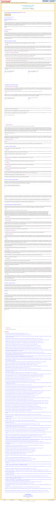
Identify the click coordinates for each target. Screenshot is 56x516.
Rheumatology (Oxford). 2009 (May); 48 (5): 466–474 (14, 12)
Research (12, 2)
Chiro (9, 2)
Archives (7, 2)
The (21, 2)
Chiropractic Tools (17, 2)
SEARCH (26, 2)
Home (0, 2)
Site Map (23, 2)
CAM (14, 2)
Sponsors (3, 2)
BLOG (5, 2)
